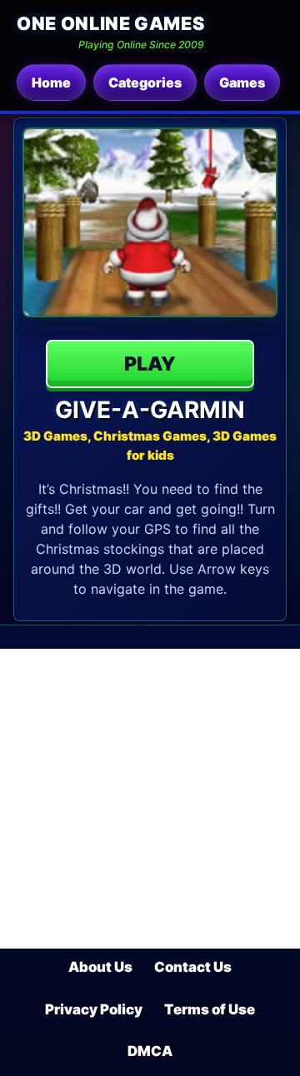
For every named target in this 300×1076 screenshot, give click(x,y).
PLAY (150, 364)
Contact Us (193, 967)
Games (242, 82)
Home (51, 82)
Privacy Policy (93, 1009)
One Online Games (110, 23)
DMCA (150, 1051)
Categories (145, 82)
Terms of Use (209, 1009)
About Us (100, 967)
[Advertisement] (150, 799)
